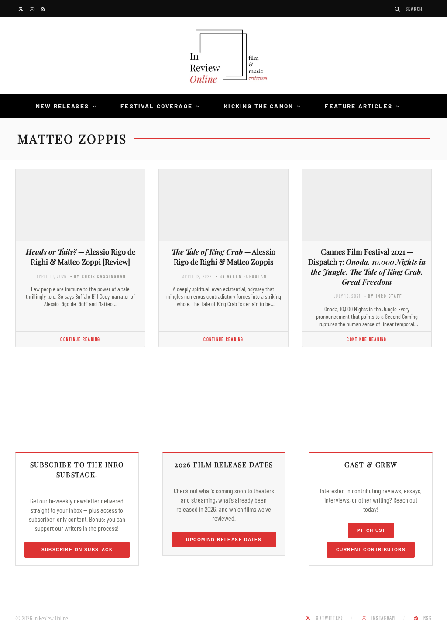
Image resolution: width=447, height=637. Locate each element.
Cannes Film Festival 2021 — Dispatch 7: (367, 266)
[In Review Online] (223, 57)
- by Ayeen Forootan (241, 276)
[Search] (398, 9)
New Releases (62, 106)
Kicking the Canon (258, 106)
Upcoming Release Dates (223, 539)
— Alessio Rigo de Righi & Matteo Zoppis (223, 256)
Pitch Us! (371, 530)
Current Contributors (371, 549)
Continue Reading (80, 339)
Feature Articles (358, 106)
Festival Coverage (156, 106)
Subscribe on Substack (77, 549)
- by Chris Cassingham (98, 276)
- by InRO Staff (383, 296)
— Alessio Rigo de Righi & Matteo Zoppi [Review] (80, 256)
